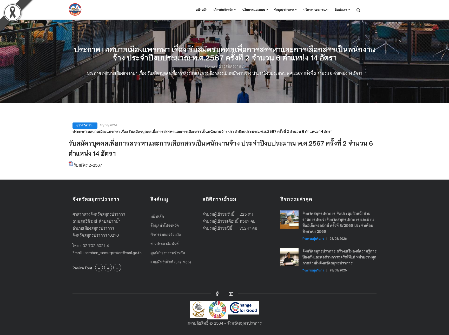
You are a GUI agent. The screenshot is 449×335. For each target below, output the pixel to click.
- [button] (99, 267)
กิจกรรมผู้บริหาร (313, 238)
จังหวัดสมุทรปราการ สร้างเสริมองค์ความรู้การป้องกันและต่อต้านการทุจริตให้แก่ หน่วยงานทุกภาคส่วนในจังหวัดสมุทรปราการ (339, 257)
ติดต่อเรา (341, 10)
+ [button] (108, 267)
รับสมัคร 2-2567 (87, 164)
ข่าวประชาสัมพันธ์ (164, 243)
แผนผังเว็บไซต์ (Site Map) (170, 261)
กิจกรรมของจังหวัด (165, 234)
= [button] (117, 267)
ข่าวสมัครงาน (230, 66)
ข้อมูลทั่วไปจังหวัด (164, 225)
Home (210, 66)
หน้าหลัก (201, 10)
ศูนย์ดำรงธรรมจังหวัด (167, 252)
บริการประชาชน (314, 10)
